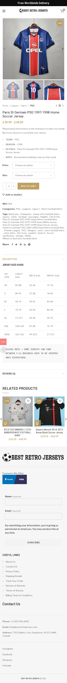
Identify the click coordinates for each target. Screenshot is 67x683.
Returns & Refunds (15, 585)
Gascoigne (33, 217)
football (22, 217)
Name (13, 496)
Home (5, 105)
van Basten (8, 235)
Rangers (32, 230)
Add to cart (28, 186)
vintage (19, 235)
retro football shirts (54, 230)
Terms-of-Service (14, 590)
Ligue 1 (24, 105)
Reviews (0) (8, 373)
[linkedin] (25, 244)
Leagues (14, 105)
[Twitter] (16, 244)
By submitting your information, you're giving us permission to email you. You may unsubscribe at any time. (32, 529)
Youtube (6, 665)
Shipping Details (14, 576)
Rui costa (22, 233)
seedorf (32, 233)
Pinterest (7, 660)
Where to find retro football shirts (20, 238)
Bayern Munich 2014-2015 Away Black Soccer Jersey (49, 431)
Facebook (7, 654)
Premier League (12, 230)
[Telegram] (29, 244)
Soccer (50, 233)
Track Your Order (14, 581)
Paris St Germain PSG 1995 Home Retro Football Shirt (30, 219)
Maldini (44, 217)
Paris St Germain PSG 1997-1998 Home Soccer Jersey (30, 225)
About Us (10, 561)
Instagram (7, 648)
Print (5, 165)
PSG (32, 105)
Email (12, 510)
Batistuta (13, 214)
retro (40, 230)
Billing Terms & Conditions (19, 595)
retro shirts (9, 233)
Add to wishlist (14, 195)
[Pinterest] (21, 244)
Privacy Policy (13, 571)
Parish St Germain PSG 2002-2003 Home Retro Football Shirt (33, 227)
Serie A (41, 233)
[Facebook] (12, 244)
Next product (63, 105)
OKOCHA (54, 217)
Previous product (56, 105)
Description (9, 259)
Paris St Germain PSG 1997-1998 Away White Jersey (29, 222)
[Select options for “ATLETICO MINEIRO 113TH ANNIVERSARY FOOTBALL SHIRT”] (5, 423)
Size (4, 175)
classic (6, 217)
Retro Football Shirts (51, 209)
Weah (28, 235)
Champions (25, 214)
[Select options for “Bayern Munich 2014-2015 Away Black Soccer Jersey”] (37, 423)
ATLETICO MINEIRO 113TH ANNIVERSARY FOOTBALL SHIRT (17, 432)
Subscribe (33, 542)
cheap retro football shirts (46, 214)
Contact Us (11, 566)
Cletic (14, 217)
